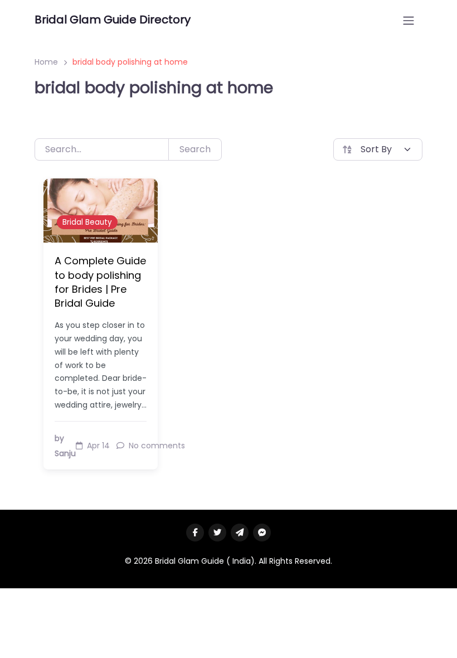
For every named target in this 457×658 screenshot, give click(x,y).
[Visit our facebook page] (195, 532)
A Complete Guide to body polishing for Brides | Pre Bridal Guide (100, 282)
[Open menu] (408, 20)
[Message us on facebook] (262, 532)
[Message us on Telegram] (240, 532)
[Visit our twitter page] (217, 532)
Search (195, 149)
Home (46, 61)
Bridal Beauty (87, 222)
